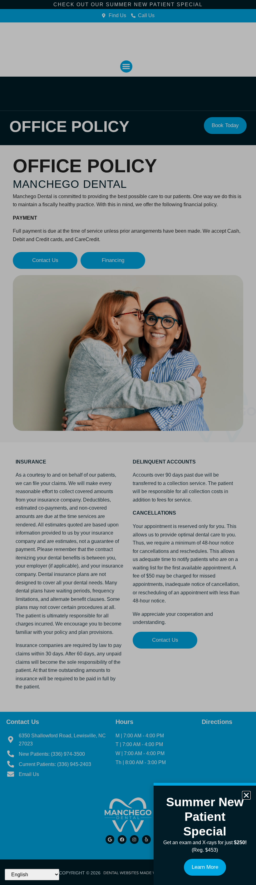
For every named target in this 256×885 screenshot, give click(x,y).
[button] (246, 795)
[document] (128, 442)
